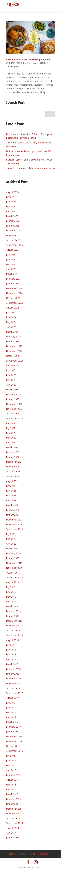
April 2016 (11, 770)
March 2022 (12, 447)
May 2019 (11, 596)
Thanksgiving (12, 66)
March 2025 (12, 273)
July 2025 (10, 254)
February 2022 (13, 452)
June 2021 (11, 490)
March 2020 (12, 548)
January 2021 (12, 514)
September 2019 (14, 577)
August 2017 (12, 697)
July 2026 (10, 196)
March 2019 (12, 606)
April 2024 (11, 326)
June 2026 (11, 201)
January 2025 (12, 283)
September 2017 (14, 693)
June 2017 (11, 707)
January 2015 (12, 803)
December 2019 (14, 562)
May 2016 (11, 765)
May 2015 (11, 784)
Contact (43, 853)
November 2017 (14, 683)
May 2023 (11, 379)
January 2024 (12, 341)
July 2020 (10, 534)
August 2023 (12, 365)
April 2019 (11, 601)
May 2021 (11, 495)
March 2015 (12, 794)
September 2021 (14, 476)
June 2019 (11, 591)
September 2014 (14, 823)
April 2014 (11, 832)
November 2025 (14, 235)
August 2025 (12, 249)
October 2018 (13, 630)
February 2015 (13, 799)
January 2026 (12, 225)
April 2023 (11, 384)
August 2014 (12, 827)
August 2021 (12, 481)
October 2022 (13, 413)
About (23, 853)
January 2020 (12, 558)
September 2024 (14, 302)
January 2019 (12, 615)
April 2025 (11, 269)
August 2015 (12, 779)
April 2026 (11, 211)
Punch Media (15, 62)
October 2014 (13, 818)
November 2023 (14, 350)
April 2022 (11, 442)
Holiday (44, 62)
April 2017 (11, 717)
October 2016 (13, 746)
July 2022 (10, 428)
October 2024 (13, 297)
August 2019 (12, 582)
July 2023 (10, 370)
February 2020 (13, 553)
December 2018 (14, 620)
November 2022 (14, 408)
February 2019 (13, 611)
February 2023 (13, 394)
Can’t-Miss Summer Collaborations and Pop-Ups (30, 168)
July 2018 (10, 644)
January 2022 (12, 457)
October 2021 (13, 471)
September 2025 (14, 244)
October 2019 (13, 572)
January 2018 (12, 673)
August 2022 (12, 423)
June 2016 (11, 760)
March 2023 (12, 389)
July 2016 (10, 755)
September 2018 (14, 635)
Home (12, 853)
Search (49, 114)
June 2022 (11, 432)
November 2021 (14, 466)
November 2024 (14, 293)
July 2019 (10, 587)
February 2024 (13, 336)
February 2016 (13, 774)
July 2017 (10, 702)
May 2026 (11, 206)
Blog (32, 853)
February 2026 (13, 220)
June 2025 (11, 259)
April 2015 (11, 789)
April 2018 (11, 659)
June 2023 (11, 375)
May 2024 (11, 322)
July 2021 (10, 485)
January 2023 (12, 399)
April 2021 (11, 500)
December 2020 (14, 519)
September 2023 (14, 360)
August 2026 (12, 192)
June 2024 (11, 317)
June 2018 (11, 649)
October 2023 (13, 355)
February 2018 (13, 669)
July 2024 (10, 312)
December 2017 (14, 678)
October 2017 (13, 688)
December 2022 (14, 404)
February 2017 (13, 726)
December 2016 (14, 736)
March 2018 (12, 664)
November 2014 (14, 813)
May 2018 (11, 654)
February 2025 (13, 278)
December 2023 (14, 346)
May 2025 (11, 264)
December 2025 (14, 230)
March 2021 (12, 505)
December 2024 (14, 288)
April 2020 (11, 543)
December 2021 (14, 461)
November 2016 (14, 741)
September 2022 (14, 418)
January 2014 (12, 837)
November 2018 (14, 625)
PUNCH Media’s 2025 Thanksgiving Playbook (28, 60)
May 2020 (11, 538)
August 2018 (12, 640)
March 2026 (12, 216)
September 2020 (14, 529)
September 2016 (14, 750)
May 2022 (11, 437)
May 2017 (11, 712)
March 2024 (12, 331)
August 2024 (12, 307)
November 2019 (14, 567)
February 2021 (13, 509)
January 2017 (12, 731)
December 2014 (14, 808)
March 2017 (12, 721)
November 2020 (14, 524)
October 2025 (13, 240)
